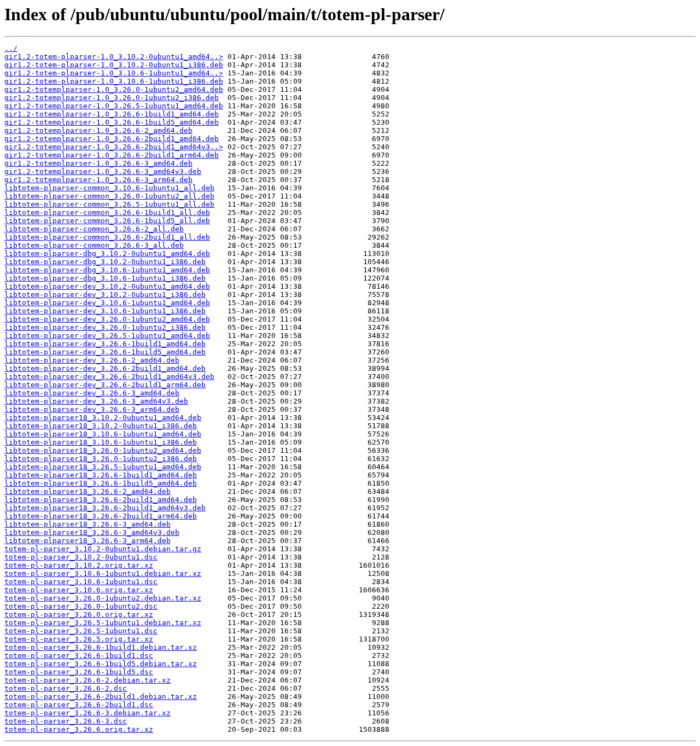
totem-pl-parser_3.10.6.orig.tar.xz (78, 590)
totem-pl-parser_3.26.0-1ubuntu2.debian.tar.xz (102, 598)
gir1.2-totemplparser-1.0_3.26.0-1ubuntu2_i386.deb (111, 98)
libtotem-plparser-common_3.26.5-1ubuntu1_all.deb (109, 204)
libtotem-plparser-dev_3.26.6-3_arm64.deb (91, 409)
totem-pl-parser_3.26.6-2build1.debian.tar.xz (100, 696)
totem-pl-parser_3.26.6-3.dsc (65, 721)
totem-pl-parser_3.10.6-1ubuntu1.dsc (81, 582)
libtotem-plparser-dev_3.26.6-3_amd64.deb (91, 393)
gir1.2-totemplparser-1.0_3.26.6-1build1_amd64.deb (111, 114)
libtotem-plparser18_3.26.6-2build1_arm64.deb (100, 516)
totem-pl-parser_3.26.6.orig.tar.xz (78, 729)
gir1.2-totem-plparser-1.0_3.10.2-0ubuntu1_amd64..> (113, 57)
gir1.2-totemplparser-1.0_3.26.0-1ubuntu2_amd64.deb (113, 89)
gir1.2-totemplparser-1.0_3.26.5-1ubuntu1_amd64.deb (113, 106)
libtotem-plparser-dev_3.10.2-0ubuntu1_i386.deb (105, 294)
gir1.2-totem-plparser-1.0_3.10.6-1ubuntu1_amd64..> (113, 73)
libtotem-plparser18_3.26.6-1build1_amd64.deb (100, 475)
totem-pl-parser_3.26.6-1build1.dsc (78, 655)
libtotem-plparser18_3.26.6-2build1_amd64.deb (100, 500)
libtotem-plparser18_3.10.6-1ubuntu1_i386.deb (100, 442)
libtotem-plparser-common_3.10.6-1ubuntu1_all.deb (109, 188)
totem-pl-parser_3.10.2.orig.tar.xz (78, 565)
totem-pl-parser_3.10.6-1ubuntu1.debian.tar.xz (102, 573)
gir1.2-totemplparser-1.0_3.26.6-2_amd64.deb (98, 130)
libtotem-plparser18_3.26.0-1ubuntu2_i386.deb (100, 458)
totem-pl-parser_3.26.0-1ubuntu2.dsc (81, 606)
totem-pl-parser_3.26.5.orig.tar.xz (78, 639)
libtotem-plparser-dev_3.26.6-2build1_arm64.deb (105, 385)
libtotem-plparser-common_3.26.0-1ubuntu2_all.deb (109, 196)
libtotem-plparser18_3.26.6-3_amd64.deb (87, 524)
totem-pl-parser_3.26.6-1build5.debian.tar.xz (100, 664)
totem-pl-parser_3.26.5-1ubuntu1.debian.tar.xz (102, 623)
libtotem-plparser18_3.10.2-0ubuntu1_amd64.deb (102, 417)
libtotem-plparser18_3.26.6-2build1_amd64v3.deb (105, 508)
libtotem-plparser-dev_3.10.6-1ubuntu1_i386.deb (105, 311)
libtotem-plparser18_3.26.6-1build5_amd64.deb (100, 483)
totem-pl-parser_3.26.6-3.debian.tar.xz (87, 713)
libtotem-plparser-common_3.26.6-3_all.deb (94, 245)
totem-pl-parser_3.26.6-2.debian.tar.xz (87, 680)
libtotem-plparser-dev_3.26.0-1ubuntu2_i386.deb (105, 327)
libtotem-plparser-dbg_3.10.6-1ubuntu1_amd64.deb (107, 270)
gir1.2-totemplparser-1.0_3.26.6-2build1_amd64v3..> (113, 147)
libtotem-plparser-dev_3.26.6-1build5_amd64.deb (105, 352)
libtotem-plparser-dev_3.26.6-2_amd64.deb (91, 360)
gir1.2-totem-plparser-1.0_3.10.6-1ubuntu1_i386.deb (113, 81)
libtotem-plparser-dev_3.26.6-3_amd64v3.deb (96, 401)
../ (11, 48)
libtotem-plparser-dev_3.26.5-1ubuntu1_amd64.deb (107, 335)
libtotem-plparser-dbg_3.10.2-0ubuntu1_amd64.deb (107, 253)
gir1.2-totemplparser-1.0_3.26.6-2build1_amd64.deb (111, 139)
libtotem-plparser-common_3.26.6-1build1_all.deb (107, 212)
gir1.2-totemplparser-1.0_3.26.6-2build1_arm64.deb (111, 155)
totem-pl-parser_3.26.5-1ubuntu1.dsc (81, 631)
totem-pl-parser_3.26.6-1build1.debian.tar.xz (100, 647)
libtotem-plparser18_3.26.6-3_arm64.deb (87, 541)
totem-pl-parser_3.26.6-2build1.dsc (78, 705)
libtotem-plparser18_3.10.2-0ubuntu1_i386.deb (100, 426)
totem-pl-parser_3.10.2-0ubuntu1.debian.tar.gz (102, 549)
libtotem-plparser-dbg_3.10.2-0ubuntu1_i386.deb (105, 262)
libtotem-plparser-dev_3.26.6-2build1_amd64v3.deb (109, 376)
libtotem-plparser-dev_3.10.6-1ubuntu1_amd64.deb (107, 303)
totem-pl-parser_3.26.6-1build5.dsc (78, 672)
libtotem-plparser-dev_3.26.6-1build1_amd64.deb (105, 344)
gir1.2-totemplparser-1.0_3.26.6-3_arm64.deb (98, 180)
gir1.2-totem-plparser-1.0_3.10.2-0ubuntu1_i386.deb (113, 65)
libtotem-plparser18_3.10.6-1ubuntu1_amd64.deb (102, 434)
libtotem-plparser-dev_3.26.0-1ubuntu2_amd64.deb (107, 319)
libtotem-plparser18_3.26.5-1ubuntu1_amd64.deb (102, 467)
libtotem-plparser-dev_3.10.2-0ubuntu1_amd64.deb (107, 286)
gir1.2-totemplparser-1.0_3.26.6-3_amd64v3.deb (102, 171)
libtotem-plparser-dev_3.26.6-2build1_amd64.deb (105, 368)
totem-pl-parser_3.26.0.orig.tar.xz (78, 614)
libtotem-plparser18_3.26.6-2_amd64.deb (87, 491)
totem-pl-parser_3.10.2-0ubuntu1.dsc (81, 557)
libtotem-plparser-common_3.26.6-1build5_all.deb (107, 221)
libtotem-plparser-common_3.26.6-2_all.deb (94, 229)
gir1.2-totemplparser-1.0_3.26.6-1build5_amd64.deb (111, 122)
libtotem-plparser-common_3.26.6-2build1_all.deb (107, 237)
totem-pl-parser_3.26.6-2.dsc (65, 688)
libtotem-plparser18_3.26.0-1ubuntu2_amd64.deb (102, 450)
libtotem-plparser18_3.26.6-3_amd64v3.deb (91, 532)
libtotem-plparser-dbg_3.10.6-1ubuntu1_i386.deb (105, 278)
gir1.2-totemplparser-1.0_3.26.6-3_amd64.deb (98, 163)
